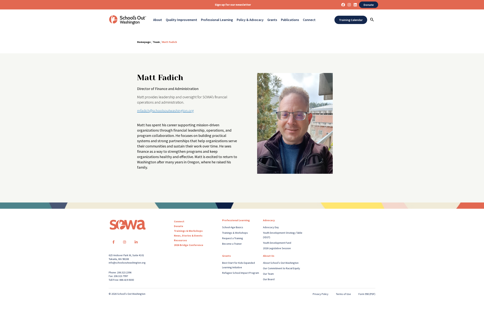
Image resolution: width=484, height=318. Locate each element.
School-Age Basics (232, 227)
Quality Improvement (181, 20)
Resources (180, 240)
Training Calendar (351, 20)
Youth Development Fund (277, 242)
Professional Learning (217, 20)
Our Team (268, 273)
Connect (309, 20)
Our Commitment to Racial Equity (281, 268)
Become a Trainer (232, 243)
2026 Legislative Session (277, 248)
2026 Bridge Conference (188, 245)
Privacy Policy (320, 294)
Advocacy (269, 220)
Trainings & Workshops (188, 231)
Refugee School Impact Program (240, 273)
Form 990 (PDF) (366, 294)
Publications (290, 20)
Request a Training (232, 238)
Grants (272, 20)
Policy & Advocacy (250, 20)
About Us (268, 256)
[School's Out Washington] (128, 20)
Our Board (269, 279)
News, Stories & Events (188, 235)
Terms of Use (343, 294)
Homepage (144, 42)
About (157, 20)
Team (156, 42)
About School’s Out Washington (281, 262)
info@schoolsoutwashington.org (127, 262)
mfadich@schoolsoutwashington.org (165, 110)
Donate (369, 5)
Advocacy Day (271, 227)
